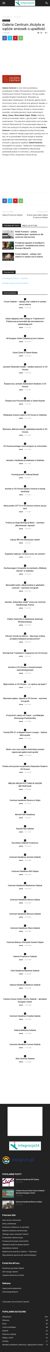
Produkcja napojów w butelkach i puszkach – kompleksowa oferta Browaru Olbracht (30, 245)
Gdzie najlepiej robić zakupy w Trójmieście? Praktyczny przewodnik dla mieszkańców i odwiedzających (25, 321)
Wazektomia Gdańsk (10, 1248)
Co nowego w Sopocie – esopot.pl (15, 278)
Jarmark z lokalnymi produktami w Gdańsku (25, 460)
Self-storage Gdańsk (10, 1272)
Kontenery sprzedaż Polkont (13, 1268)
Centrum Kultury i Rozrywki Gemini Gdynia (25, 942)
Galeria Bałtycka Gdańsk (25, 1030)
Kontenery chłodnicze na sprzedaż (15, 1227)
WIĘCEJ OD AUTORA (29, 226)
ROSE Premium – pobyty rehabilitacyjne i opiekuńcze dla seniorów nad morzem (29, 234)
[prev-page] (3, 265)
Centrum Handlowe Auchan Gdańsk (25, 857)
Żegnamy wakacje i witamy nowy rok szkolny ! (25, 554)
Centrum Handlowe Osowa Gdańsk (25, 1044)
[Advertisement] (25, 10)
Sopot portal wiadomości (12, 1288)
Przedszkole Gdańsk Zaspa (12, 1237)
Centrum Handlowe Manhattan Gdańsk (25, 885)
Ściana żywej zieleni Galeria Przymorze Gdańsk (37, 216)
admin (21, 307)
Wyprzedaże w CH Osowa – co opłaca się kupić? (25, 684)
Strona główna (7, 17)
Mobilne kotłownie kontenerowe (14, 1230)
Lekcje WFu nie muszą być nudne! (25, 539)
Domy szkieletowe (9, 1224)
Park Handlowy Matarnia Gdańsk (25, 970)
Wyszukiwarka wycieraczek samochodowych (19, 1255)
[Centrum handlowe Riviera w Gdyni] (8, 1205)
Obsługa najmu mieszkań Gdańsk (15, 283)
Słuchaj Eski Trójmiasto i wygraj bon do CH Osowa (25, 653)
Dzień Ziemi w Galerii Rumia (25, 352)
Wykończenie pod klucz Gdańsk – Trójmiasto (19, 1251)
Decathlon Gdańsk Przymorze (25, 843)
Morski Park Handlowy (25, 814)
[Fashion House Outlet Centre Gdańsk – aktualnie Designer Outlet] (8, 1193)
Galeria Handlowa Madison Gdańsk (25, 985)
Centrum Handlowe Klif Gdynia (25, 871)
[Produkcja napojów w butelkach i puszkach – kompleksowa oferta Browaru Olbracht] (8, 246)
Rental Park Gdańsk (25, 828)
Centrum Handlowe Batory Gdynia (25, 899)
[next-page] (7, 265)
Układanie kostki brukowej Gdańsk (15, 1244)
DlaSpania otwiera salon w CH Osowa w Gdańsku (25, 415)
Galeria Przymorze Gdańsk (12, 215)
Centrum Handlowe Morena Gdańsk (25, 914)
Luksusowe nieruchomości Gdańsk (15, 1302)
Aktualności (17, 17)
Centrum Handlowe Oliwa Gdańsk (25, 928)
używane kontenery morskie (13, 1275)
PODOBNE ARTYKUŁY (12, 226)
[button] (3, 3)
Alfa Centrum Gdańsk (25, 1058)
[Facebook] (4, 38)
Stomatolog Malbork (10, 1292)
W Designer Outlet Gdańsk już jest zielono (25, 338)
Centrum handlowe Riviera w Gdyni (25, 800)
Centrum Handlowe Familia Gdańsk (25, 1016)
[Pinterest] (15, 38)
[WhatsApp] (20, 38)
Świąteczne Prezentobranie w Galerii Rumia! (25, 401)
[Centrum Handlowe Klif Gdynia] (8, 1182)
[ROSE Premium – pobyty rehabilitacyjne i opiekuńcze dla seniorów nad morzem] (8, 234)
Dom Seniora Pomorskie (11, 1220)
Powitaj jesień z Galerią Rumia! (25, 474)
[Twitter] (10, 38)
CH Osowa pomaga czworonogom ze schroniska (25, 446)
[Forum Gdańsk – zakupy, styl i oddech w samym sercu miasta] (8, 257)
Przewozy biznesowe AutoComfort (15, 1241)
